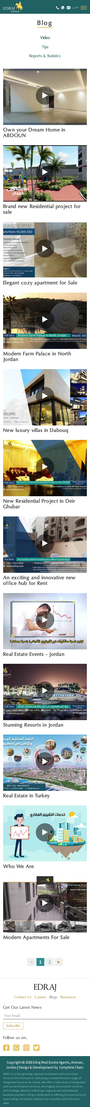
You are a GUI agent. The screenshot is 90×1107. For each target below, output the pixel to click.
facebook (6, 1048)
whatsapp (16, 1048)
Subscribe (13, 1026)
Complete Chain (71, 1067)
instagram (26, 1048)
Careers (40, 997)
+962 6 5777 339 (58, 7)
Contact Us (22, 997)
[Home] (18, 7)
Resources (68, 997)
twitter (36, 1048)
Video (45, 38)
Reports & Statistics (45, 56)
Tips (45, 47)
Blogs (53, 997)
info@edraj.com (68, 7)
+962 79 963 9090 (62, 7)
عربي (75, 7)
